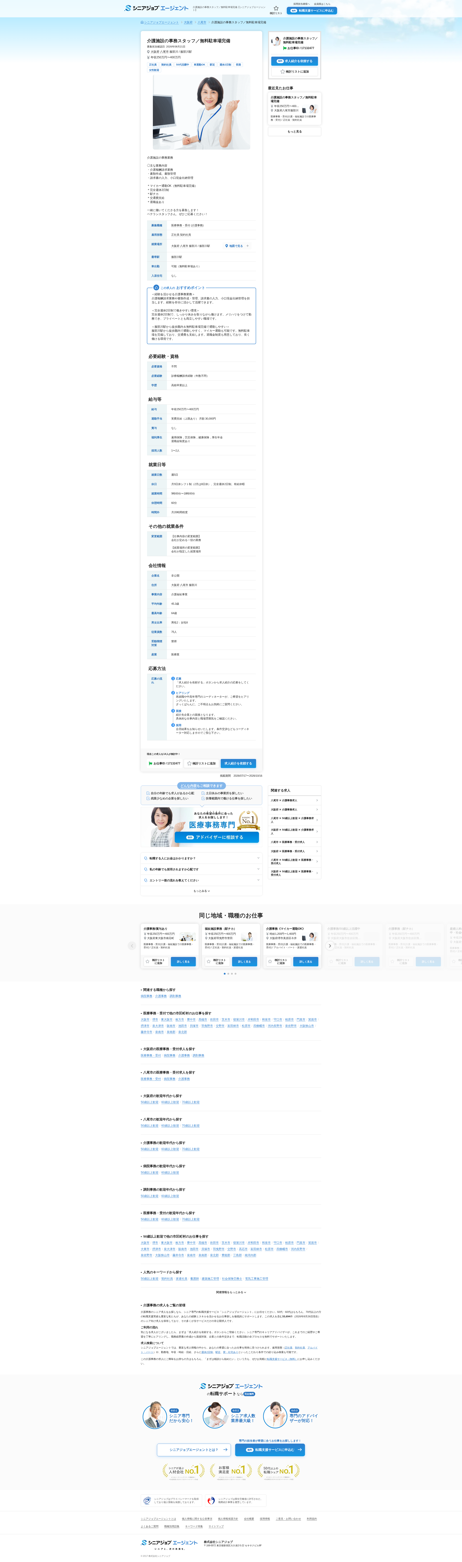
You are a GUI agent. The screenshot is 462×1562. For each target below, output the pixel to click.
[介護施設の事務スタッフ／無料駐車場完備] (294, 107)
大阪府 (155, 51)
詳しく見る (183, 961)
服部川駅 (176, 256)
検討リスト (276, 13)
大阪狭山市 (307, 1025)
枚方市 (179, 1019)
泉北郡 (182, 1031)
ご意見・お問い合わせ (288, 1518)
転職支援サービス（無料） (282, 1359)
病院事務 (146, 996)
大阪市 (145, 1019)
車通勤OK (199, 64)
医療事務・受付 (180, 225)
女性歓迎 (154, 70)
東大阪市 (167, 1019)
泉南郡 (171, 1031)
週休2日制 (225, 64)
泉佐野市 (291, 1025)
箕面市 (312, 1019)
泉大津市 (158, 1025)
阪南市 (171, 1025)
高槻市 (203, 1019)
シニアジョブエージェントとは (158, 1518)
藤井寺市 (146, 1031)
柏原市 (289, 1019)
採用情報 (265, 1518)
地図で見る (236, 245)
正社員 (153, 64)
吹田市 (214, 1019)
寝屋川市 (239, 1019)
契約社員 (166, 64)
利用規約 (312, 1518)
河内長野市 (275, 1025)
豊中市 (191, 1019)
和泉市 (266, 1019)
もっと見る (294, 131)
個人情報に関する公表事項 (197, 1518)
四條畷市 (259, 1025)
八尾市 (164, 51)
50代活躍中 (182, 64)
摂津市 (145, 1025)
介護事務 (197, 225)
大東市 (145, 1249)
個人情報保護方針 (228, 1518)
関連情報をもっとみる (229, 1292)
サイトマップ (216, 1526)
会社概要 (249, 1518)
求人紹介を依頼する (238, 763)
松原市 (246, 1025)
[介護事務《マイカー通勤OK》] (292, 937)
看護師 (194, 1278)
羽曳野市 (207, 1025)
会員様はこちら (322, 4)
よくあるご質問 (149, 1526)
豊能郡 (226, 1255)
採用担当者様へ (301, 4)
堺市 (155, 1019)
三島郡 (237, 1255)
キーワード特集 (194, 1526)
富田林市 (233, 1025)
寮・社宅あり (230, 1352)
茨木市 (226, 1019)
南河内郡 (250, 1255)
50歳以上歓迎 (149, 1102)
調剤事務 (175, 996)
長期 (238, 64)
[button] (225, 974)
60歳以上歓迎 (170, 1102)
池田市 (182, 1025)
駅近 (212, 64)
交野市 (220, 1025)
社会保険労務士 (232, 1278)
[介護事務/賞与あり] (170, 937)
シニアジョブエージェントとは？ (194, 1450)
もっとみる (200, 890)
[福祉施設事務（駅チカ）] (231, 937)
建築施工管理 (210, 1278)
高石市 (243, 1249)
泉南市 (159, 1031)
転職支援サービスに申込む (313, 10)
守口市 (278, 1019)
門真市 (301, 1019)
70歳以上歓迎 (191, 1102)
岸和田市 (253, 1019)
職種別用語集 (171, 1526)
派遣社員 (181, 1278)
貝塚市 (194, 1025)
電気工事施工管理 (256, 1278)
